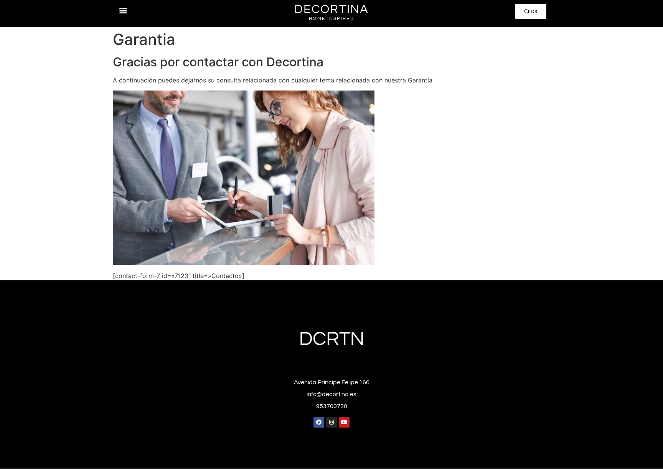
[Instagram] (331, 422)
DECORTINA (331, 9)
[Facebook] (318, 422)
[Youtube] (344, 422)
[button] (123, 10)
